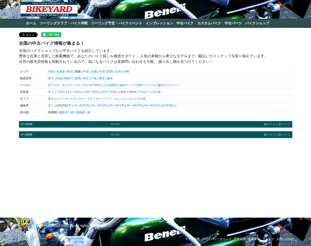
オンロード (80, 98)
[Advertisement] (155, 176)
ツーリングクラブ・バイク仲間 (63, 23)
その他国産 (110, 85)
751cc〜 (144, 92)
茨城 (59, 78)
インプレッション (159, 23)
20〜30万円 (99, 105)
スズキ (82, 85)
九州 (118, 71)
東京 (102, 78)
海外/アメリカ (146, 85)
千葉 (94, 78)
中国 (102, 71)
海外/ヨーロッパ (168, 85)
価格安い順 (66, 112)
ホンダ (60, 85)
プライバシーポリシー (216, 239)
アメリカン (113, 98)
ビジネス (129, 98)
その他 (156, 92)
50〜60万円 (152, 105)
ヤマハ (71, 85)
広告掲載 (240, 239)
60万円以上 (169, 105)
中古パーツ (233, 23)
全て (51, 85)
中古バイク (185, 23)
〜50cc (60, 92)
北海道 (60, 71)
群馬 (78, 78)
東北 (70, 71)
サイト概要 (192, 239)
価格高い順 (83, 112)
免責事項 (254, 239)
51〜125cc (75, 92)
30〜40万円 (116, 105)
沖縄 (126, 71)
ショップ (268, 239)
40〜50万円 (134, 105)
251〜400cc (110, 92)
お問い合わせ (285, 239)
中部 (86, 71)
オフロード (97, 98)
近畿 (94, 71)
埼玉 (86, 78)
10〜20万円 (81, 105)
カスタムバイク (209, 23)
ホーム (31, 23)
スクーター (63, 98)
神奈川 (68, 78)
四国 (110, 71)
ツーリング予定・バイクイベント (116, 23)
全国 (51, 71)
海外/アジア (127, 85)
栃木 (110, 78)
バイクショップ (257, 23)
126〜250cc (92, 92)
